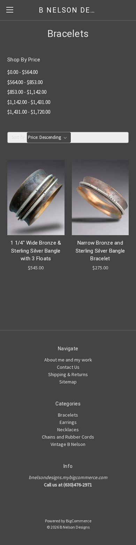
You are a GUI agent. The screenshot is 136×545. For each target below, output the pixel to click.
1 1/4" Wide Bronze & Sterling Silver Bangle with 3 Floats (35, 251)
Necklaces (68, 429)
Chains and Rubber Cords (68, 437)
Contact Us (68, 367)
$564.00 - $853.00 (25, 82)
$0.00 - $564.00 (22, 72)
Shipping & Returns (68, 374)
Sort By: (19, 137)
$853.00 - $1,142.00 (26, 92)
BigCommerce (78, 520)
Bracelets (68, 415)
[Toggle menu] (9, 9)
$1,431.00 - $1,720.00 (28, 112)
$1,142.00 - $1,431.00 (28, 102)
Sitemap (68, 382)
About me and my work (68, 360)
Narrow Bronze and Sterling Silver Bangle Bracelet (100, 251)
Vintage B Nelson (68, 444)
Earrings (68, 422)
